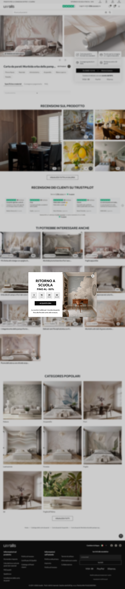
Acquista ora (45, 303)
